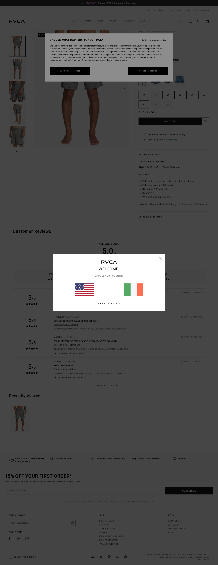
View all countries (109, 304)
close (160, 258)
